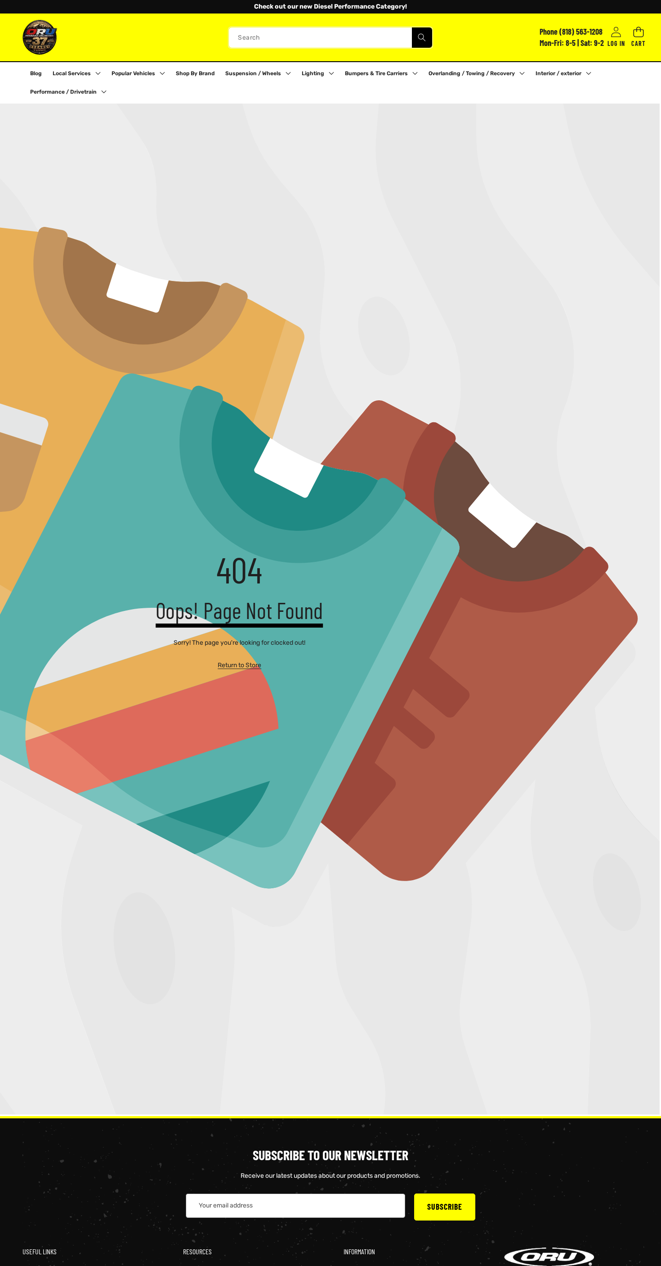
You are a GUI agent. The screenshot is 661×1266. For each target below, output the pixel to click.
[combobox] (330, 37)
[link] (239, 665)
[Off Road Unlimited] (39, 37)
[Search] (422, 37)
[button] (31, 7)
